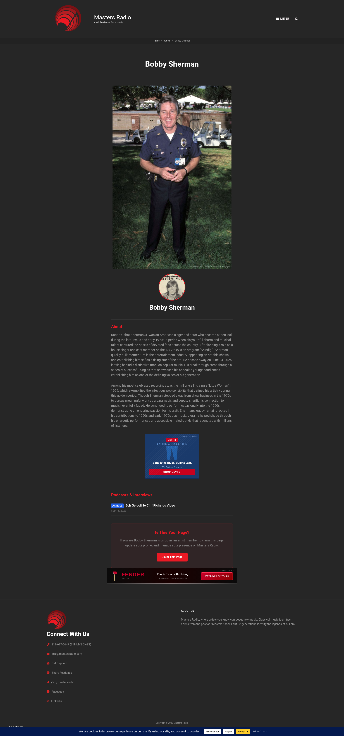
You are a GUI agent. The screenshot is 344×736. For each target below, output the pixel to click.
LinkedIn (56, 701)
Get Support (59, 663)
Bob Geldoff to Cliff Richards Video (150, 505)
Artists (167, 41)
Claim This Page (172, 557)
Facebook (57, 691)
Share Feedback (61, 672)
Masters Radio (112, 17)
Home (156, 41)
